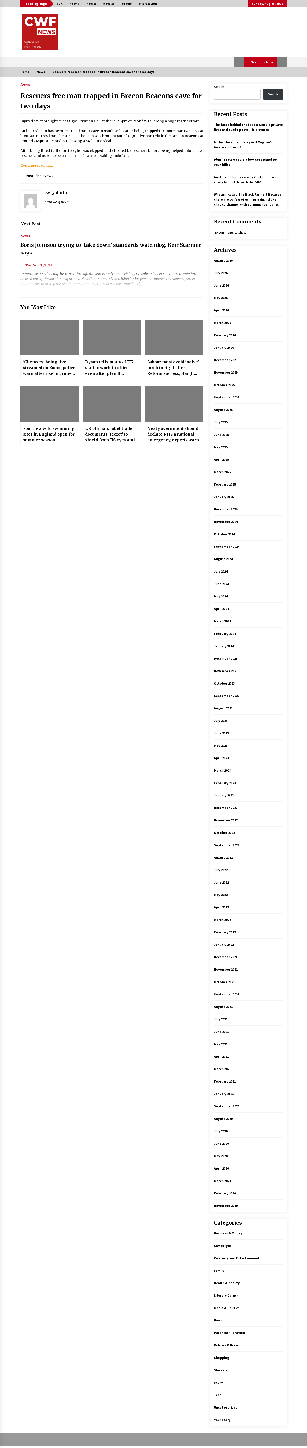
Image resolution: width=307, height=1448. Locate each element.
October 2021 (224, 982)
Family (219, 1270)
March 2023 (222, 770)
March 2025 (222, 472)
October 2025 (224, 385)
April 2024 (221, 609)
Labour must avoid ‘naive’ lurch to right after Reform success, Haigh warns (173, 367)
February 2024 (225, 633)
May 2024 (221, 596)
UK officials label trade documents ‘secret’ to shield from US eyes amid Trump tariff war (111, 434)
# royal (91, 3)
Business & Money (228, 1233)
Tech (217, 1395)
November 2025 (226, 372)
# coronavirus (148, 3)
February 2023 (225, 783)
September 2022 (226, 845)
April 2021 (221, 1056)
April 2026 (221, 310)
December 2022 (225, 808)
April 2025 (221, 459)
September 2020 (226, 1106)
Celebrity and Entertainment (237, 1258)
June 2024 (221, 584)
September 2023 (226, 696)
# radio (127, 3)
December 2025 (225, 360)
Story (218, 1382)
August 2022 (223, 857)
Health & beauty (227, 1283)
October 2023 (224, 683)
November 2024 (226, 522)
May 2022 (221, 895)
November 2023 (226, 671)
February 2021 (225, 1081)
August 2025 (223, 410)
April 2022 (221, 907)
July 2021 (221, 1019)
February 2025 (225, 484)
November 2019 (226, 1206)
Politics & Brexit (227, 1345)
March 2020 (222, 1181)
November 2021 (226, 969)
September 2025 (226, 397)
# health (109, 3)
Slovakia (220, 1370)
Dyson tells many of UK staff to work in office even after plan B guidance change (109, 367)
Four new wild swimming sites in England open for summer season (49, 434)
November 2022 (226, 820)
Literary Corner (226, 1295)
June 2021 (221, 1031)
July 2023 (221, 720)
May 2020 (221, 1156)
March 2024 (222, 621)
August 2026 (223, 260)
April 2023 (221, 758)
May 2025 (221, 447)
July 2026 (221, 273)
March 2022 (222, 919)
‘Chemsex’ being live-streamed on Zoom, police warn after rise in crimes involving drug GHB (49, 367)
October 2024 (224, 534)
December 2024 (225, 509)
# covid (74, 3)
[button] (239, 62)
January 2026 (224, 347)
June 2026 (221, 285)
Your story (222, 1420)
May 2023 (221, 745)
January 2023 (224, 795)
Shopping (221, 1357)
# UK (59, 3)
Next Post (30, 223)
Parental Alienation (229, 1333)
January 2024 (224, 646)
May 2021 (221, 1044)
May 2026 (221, 298)
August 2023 (223, 708)
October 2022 (224, 832)
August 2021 (223, 1007)
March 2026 (222, 323)
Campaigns (222, 1246)
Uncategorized (226, 1407)
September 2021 (226, 994)
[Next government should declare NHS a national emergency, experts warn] (174, 404)
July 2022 (221, 870)
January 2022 (224, 944)
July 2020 (221, 1131)
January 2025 (224, 497)
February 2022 (225, 932)
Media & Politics (227, 1308)
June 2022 (221, 882)
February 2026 (225, 335)
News (25, 84)
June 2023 (221, 733)
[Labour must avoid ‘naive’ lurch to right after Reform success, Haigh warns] (174, 337)
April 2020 (221, 1168)
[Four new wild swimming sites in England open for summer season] (49, 404)
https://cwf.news (56, 202)
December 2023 (225, 658)
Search (219, 86)
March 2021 (222, 1069)
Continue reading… (36, 165)
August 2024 (223, 559)
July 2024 (221, 571)
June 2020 (221, 1143)
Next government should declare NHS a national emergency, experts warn (173, 434)
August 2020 (223, 1118)
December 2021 (225, 957)
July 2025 (221, 422)
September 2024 (226, 546)
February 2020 (225, 1193)
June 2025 (221, 434)
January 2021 (224, 1094)
